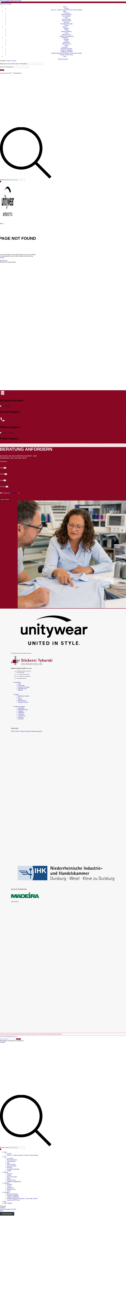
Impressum (14, 1036)
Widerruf (20, 690)
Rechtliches (17, 682)
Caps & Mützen (66, 16)
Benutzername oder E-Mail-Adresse (13, 63)
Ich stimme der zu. (11, 493)
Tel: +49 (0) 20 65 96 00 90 (23, 674)
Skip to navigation (5, 0)
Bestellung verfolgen (23, 696)
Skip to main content (15, 0)
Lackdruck (21, 714)
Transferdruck (21, 715)
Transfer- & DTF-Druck (66, 54)
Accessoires (66, 13)
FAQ (19, 697)
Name (2, 467)
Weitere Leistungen (19, 706)
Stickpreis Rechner (23, 702)
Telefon (2, 474)
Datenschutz (21, 685)
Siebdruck (20, 717)
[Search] (0, 181)
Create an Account (11, 60)
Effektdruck (21, 712)
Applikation (21, 708)
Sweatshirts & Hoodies (66, 23)
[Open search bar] (25, 178)
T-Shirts (66, 25)
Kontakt (20, 699)
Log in (2, 70)
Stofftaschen (66, 42)
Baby (66, 17)
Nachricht (3, 486)
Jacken (66, 33)
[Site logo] (6, 2)
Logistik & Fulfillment (66, 51)
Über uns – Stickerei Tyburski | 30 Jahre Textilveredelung (66, 10)
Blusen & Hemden (66, 14)
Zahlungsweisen (22, 688)
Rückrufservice (22, 700)
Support (16, 694)
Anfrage (66, 8)
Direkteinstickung (23, 709)
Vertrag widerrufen (7, 1214)
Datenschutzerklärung (7, 1036)
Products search (4, 179)
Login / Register (7, 1203)
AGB (19, 684)
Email (2, 480)
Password (6, 67)
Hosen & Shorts (66, 19)
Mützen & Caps (66, 34)
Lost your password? (5, 73)
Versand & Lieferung (23, 687)
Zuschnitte (21, 719)
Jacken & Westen (66, 20)
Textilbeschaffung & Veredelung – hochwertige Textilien (66, 53)
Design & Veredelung (66, 50)
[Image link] (66, 886)
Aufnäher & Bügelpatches (66, 36)
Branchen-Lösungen (66, 48)
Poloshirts (66, 22)
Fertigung (20, 711)
